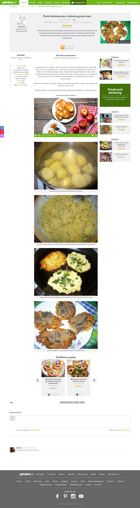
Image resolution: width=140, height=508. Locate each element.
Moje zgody (40, 474)
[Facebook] (2, 128)
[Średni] (65, 25)
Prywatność (51, 474)
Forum (57, 2)
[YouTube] (82, 495)
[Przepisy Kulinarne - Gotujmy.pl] (9, 2)
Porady (32, 2)
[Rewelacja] (71, 25)
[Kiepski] (63, 25)
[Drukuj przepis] (71, 47)
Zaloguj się (120, 2)
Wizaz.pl (19, 481)
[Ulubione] (62, 362)
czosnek (15, 74)
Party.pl (55, 481)
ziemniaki (19, 65)
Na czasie (65, 2)
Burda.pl (88, 484)
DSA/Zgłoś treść (113, 474)
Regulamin (71, 474)
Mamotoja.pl (37, 481)
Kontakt (93, 474)
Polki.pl (27, 481)
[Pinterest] (2, 132)
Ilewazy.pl (74, 481)
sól (15, 76)
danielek (19, 448)
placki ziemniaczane (66, 402)
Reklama (102, 474)
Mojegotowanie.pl (46, 484)
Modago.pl (64, 481)
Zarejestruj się (132, 2)
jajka (18, 80)
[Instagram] (2, 135)
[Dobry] (67, 25)
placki (76, 402)
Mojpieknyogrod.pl (76, 484)
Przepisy (23, 2)
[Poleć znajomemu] (67, 47)
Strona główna (14, 6)
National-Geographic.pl (96, 481)
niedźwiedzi (22, 74)
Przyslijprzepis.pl (61, 484)
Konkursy (48, 2)
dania (82, 402)
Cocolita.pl (97, 484)
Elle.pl (83, 481)
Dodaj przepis (79, 2)
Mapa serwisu (82, 474)
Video (40, 2)
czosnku (20, 85)
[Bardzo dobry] (69, 25)
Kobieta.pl (120, 481)
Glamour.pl (110, 481)
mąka (18, 83)
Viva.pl (47, 481)
